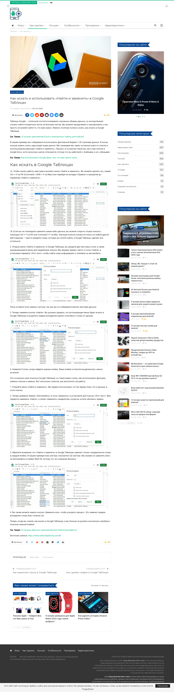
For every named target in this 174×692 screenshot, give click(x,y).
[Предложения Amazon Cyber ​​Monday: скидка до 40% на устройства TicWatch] (123, 353)
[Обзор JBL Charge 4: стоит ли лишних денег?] (123, 266)
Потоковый (123, 175)
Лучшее (53, 25)
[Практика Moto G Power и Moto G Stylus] (141, 82)
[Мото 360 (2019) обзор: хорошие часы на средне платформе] (123, 415)
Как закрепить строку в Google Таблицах (35, 572)
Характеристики (114, 25)
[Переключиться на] (51, 2)
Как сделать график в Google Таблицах (87, 572)
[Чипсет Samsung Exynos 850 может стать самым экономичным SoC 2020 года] (123, 253)
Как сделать (36, 25)
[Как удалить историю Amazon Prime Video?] (93, 602)
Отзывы (121, 170)
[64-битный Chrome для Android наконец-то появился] (123, 292)
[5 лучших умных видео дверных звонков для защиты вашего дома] (123, 304)
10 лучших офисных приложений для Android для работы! (49, 530)
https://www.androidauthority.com (43, 535)
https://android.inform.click (134, 660)
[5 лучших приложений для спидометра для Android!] (123, 317)
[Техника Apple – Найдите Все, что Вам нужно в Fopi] (28, 602)
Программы (92, 25)
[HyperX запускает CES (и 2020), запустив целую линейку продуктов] (123, 341)
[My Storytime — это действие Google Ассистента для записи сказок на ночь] (123, 366)
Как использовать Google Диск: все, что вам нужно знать (49, 157)
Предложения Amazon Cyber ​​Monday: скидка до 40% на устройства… (144, 352)
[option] (141, 83)
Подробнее (88, 689)
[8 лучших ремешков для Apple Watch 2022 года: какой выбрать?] (61, 602)
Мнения (121, 192)
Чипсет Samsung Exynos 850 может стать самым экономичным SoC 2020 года (147, 252)
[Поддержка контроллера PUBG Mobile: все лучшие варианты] (140, 230)
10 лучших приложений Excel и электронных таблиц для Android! (52, 136)
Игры (21, 25)
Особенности (72, 25)
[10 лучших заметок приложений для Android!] (123, 403)
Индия (120, 181)
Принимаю (162, 686)
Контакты (43, 2)
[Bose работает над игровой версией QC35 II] (123, 391)
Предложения (124, 142)
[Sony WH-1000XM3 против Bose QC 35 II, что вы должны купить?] (123, 379)
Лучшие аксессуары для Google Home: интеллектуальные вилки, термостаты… (146, 278)
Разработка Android (127, 186)
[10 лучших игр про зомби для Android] (123, 328)
